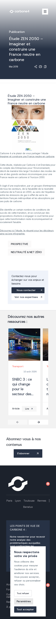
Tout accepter (25, 609)
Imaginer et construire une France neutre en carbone (27, 156)
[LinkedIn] (48, 484)
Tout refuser (23, 593)
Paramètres (24, 601)
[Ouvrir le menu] (45, 11)
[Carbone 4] (18, 483)
